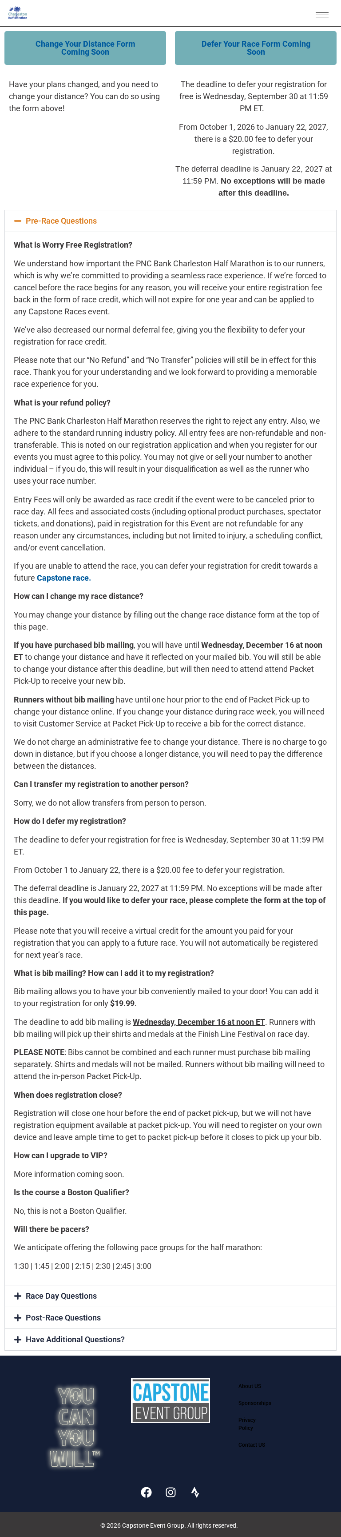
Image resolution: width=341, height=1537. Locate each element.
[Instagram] (170, 1492)
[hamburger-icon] (322, 15)
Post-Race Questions (63, 1317)
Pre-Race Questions (61, 220)
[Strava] (195, 1492)
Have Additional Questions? (75, 1339)
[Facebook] (146, 1492)
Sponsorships (254, 1403)
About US (249, 1386)
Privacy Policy (247, 1424)
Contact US (251, 1445)
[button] (85, 48)
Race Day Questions (61, 1295)
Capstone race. (64, 577)
